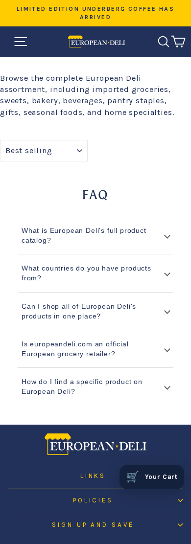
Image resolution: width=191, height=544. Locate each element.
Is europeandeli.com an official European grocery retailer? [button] (75, 349)
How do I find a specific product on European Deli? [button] (82, 386)
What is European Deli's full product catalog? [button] (84, 235)
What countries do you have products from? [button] (86, 273)
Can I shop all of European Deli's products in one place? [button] (79, 311)
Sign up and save (93, 524)
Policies (93, 500)
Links (93, 475)
